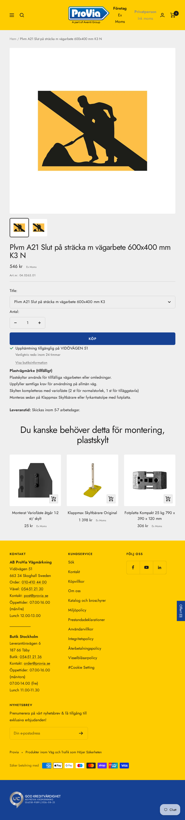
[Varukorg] (172, 15)
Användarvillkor (80, 629)
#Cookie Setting (81, 667)
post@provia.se (36, 595)
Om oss (74, 591)
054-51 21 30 (32, 589)
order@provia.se (37, 663)
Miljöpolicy (77, 610)
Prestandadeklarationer (86, 619)
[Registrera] (81, 733)
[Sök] (22, 15)
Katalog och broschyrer (87, 600)
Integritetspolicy (80, 638)
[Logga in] (162, 15)
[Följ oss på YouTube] (146, 567)
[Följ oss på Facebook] (133, 567)
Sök (71, 562)
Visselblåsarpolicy (82, 658)
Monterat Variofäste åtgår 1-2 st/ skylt (35, 515)
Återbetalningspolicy (84, 648)
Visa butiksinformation (31, 362)
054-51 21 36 (31, 657)
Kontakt (74, 572)
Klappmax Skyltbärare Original (92, 513)
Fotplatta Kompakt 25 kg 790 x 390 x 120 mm (150, 515)
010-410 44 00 (34, 582)
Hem (13, 38)
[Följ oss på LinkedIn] (159, 567)
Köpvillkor (76, 581)
